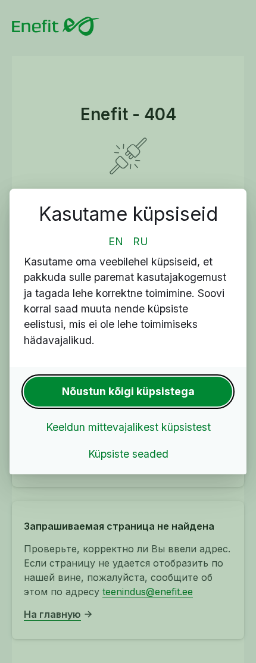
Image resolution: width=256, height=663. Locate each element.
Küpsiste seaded (128, 454)
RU (140, 241)
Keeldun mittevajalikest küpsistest (128, 427)
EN (115, 241)
